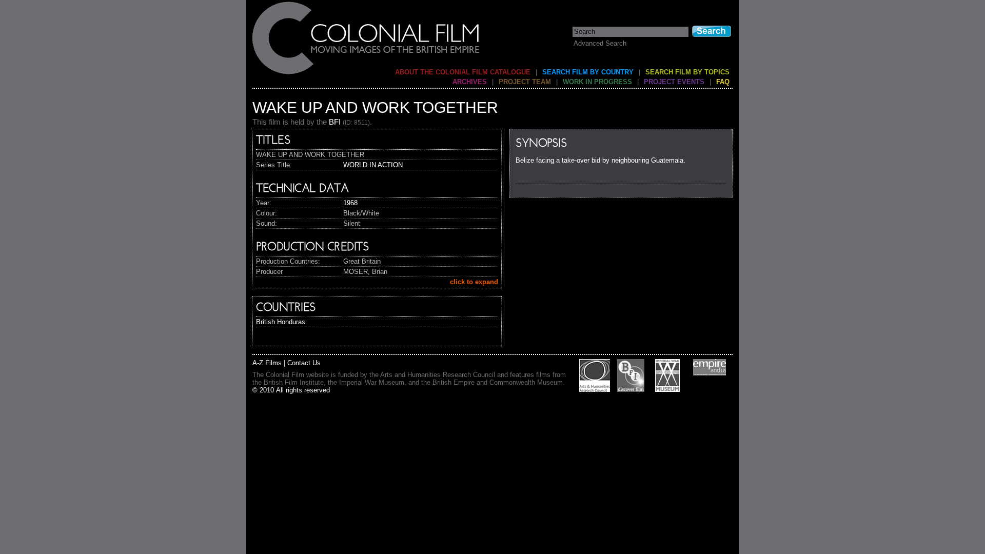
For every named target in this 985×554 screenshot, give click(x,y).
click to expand (474, 282)
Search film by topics (687, 72)
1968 (350, 203)
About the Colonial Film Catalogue (462, 72)
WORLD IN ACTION (373, 165)
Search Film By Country (588, 72)
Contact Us (304, 363)
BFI (335, 121)
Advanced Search (600, 43)
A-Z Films (267, 363)
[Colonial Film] (366, 73)
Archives (469, 82)
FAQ (723, 82)
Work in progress (597, 82)
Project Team (525, 82)
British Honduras (280, 322)
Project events (674, 82)
